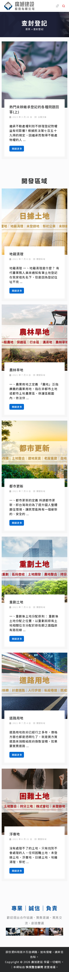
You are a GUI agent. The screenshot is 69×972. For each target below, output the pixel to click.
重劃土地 (16, 602)
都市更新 (16, 486)
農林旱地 (16, 369)
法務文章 (42, 116)
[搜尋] (63, 6)
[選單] (57, 5)
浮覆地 (14, 834)
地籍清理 (16, 253)
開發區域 (41, 258)
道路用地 (16, 718)
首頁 (27, 29)
